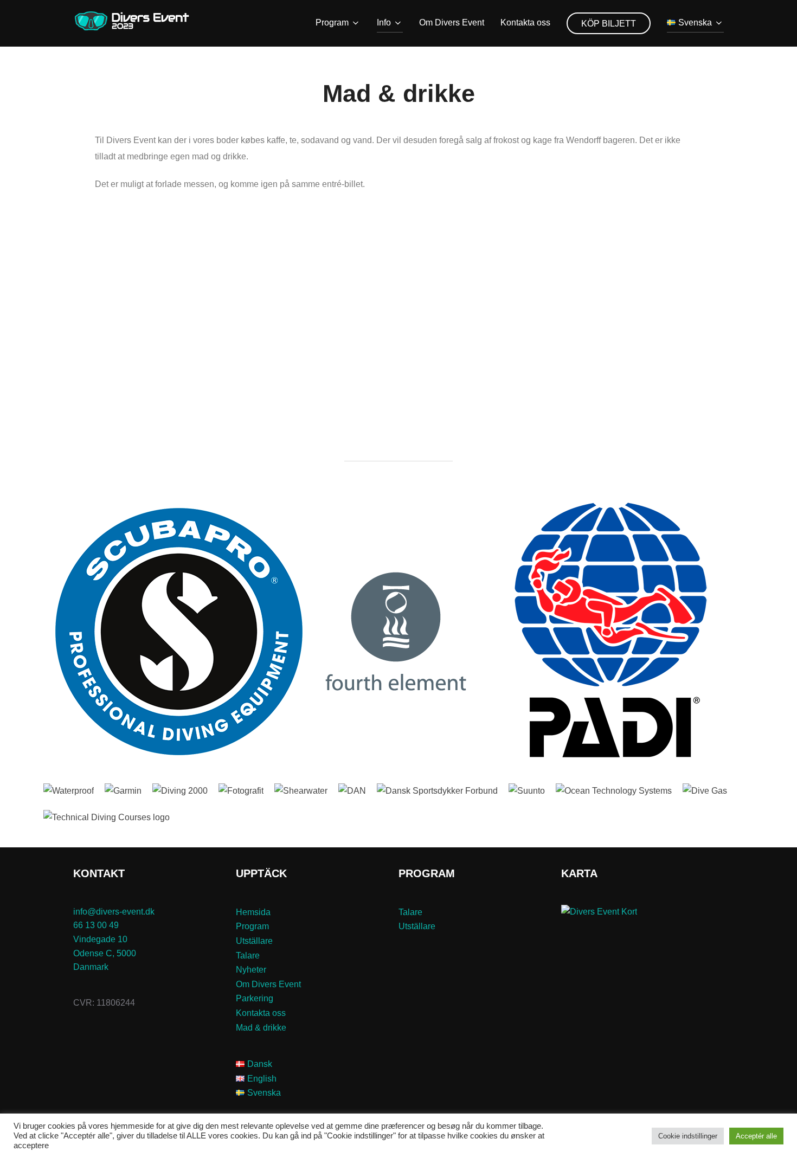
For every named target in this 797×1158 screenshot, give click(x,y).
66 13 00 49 (96, 925)
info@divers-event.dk (114, 911)
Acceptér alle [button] (756, 1136)
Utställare (254, 940)
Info (384, 22)
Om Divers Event (451, 22)
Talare (248, 955)
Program (332, 22)
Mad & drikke (261, 1027)
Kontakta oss (525, 22)
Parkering (254, 998)
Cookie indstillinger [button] (687, 1136)
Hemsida (253, 912)
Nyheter (251, 969)
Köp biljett (608, 23)
